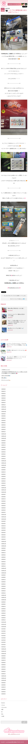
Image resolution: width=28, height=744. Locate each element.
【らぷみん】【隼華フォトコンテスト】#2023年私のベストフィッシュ (16, 357)
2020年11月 (3, 543)
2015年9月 (3, 682)
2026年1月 (3, 404)
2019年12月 (3, 568)
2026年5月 (3, 395)
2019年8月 (3, 577)
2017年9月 (3, 628)
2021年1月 (3, 539)
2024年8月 (3, 442)
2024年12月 (3, 433)
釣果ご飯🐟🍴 (4, 377)
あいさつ (3, 702)
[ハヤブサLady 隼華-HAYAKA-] (4, 3)
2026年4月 (3, 397)
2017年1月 (3, 646)
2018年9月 (3, 601)
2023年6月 (3, 474)
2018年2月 (3, 617)
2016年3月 (3, 669)
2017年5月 (3, 637)
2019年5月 (3, 583)
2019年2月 (3, 590)
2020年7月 (3, 552)
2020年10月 (3, 545)
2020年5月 (3, 557)
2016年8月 (3, 657)
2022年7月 (3, 498)
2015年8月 (3, 684)
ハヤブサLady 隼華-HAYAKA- (11, 742)
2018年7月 (3, 606)
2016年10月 (3, 653)
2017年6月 (3, 635)
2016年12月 (3, 648)
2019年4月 (3, 586)
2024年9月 (3, 440)
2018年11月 (3, 597)
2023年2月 (3, 483)
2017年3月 (3, 642)
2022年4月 (3, 505)
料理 (2, 709)
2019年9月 (3, 574)
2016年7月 (3, 660)
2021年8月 (3, 523)
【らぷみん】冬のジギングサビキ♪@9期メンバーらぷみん (15, 295)
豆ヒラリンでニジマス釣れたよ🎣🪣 (17, 298)
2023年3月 (3, 480)
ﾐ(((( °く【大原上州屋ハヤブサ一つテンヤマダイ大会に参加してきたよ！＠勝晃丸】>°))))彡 (17, 322)
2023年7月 (3, 471)
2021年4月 (3, 532)
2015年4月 (3, 693)
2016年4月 (3, 666)
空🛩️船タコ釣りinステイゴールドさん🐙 (16, 350)
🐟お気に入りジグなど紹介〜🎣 (15, 328)
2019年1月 (3, 592)
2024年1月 (3, 458)
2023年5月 (3, 476)
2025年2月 (3, 429)
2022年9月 (3, 494)
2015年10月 (3, 680)
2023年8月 (3, 469)
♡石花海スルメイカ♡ (5, 369)
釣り (2, 713)
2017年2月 (3, 644)
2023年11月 (3, 462)
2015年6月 (3, 689)
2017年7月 (3, 633)
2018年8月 (3, 604)
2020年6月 (3, 554)
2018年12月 (3, 595)
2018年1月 (3, 619)
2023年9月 (3, 467)
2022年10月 (3, 492)
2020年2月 (3, 563)
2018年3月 (3, 615)
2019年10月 (3, 572)
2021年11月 (3, 516)
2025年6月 (3, 420)
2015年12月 (3, 675)
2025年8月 (3, 415)
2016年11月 (3, 651)
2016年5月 (3, 664)
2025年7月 (3, 418)
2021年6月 (3, 527)
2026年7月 (3, 391)
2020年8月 (3, 550)
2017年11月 (3, 624)
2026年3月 (3, 400)
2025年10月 (3, 411)
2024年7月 (3, 444)
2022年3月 (3, 507)
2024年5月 (3, 449)
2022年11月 (3, 489)
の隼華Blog (14, 283)
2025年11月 (3, 409)
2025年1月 (3, 431)
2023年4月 (3, 478)
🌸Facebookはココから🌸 (14, 287)
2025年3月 (3, 427)
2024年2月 (3, 456)
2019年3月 (3, 588)
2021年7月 (3, 525)
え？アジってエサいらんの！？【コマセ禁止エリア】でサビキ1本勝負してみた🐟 (17, 344)
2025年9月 (3, 413)
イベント (3, 704)
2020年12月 (3, 541)
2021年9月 (3, 521)
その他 (2, 716)
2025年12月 (3, 406)
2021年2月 (3, 536)
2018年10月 (3, 599)
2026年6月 (3, 393)
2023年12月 (3, 460)
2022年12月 (3, 487)
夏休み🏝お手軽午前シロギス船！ (16, 308)
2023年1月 (3, 485)
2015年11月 (3, 678)
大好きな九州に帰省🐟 (5, 375)
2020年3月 (3, 561)
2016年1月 (3, 673)
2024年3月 (3, 453)
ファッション (4, 707)
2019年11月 (3, 570)
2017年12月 (3, 622)
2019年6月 (3, 581)
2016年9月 (3, 655)
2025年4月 (3, 424)
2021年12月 (3, 514)
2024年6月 (3, 447)
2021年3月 (3, 534)
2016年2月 (3, 671)
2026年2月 (3, 402)
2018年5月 (3, 610)
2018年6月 (3, 608)
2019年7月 (3, 579)
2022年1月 (3, 512)
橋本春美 (7, 8)
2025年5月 (3, 422)
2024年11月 (3, 436)
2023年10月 (3, 465)
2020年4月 (3, 559)
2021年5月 (3, 530)
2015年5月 (3, 691)
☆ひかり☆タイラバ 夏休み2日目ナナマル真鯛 (16, 315)
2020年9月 (3, 548)
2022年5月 (3, 503)
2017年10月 (3, 626)
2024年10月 (3, 438)
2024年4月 (3, 451)
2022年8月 (3, 496)
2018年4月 (3, 613)
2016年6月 (3, 662)
